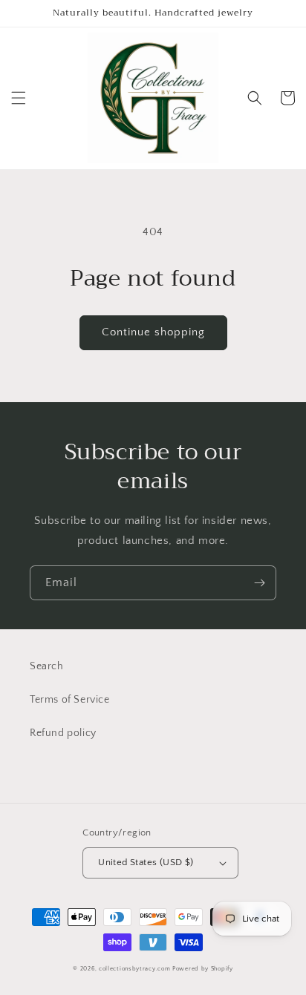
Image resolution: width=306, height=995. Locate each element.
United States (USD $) (145, 862)
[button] (18, 98)
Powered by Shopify (202, 968)
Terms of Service (70, 700)
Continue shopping (153, 332)
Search (47, 666)
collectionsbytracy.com (134, 968)
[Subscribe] (259, 582)
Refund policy (63, 733)
